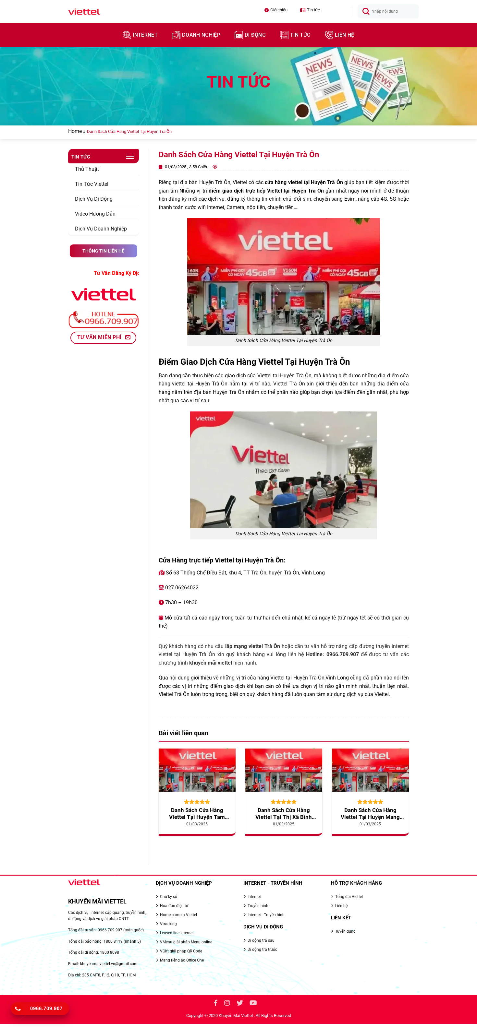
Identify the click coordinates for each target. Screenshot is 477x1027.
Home (75, 131)
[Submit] (366, 11)
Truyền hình (258, 905)
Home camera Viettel (178, 915)
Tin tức (310, 10)
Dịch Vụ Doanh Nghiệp (101, 229)
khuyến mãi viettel (210, 663)
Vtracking (168, 924)
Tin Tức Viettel (91, 184)
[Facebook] (216, 1004)
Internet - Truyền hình (266, 915)
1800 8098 (109, 952)
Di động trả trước (262, 949)
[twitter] (240, 1004)
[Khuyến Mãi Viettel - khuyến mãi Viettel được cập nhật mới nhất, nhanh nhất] (104, 11)
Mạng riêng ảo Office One (182, 960)
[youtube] (253, 1004)
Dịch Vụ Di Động (94, 199)
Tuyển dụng (345, 931)
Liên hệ (344, 35)
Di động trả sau (261, 940)
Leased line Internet (177, 933)
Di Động (255, 35)
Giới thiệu (278, 9)
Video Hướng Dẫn (95, 214)
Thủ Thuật (87, 169)
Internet (145, 35)
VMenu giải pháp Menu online (186, 942)
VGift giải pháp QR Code (181, 951)
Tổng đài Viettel (349, 896)
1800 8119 (113, 941)
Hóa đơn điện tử (174, 905)
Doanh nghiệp (201, 35)
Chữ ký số (168, 896)
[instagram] (227, 1004)
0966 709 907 (110, 930)
